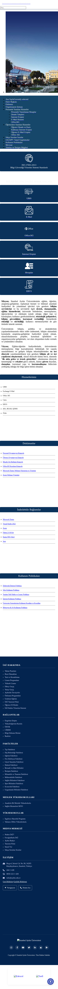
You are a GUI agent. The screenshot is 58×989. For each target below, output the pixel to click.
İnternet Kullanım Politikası (12, 599)
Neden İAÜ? (9, 834)
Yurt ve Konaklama (12, 677)
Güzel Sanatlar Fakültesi (14, 762)
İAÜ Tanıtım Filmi (12, 702)
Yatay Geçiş (9, 690)
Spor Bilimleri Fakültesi (14, 783)
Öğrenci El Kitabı (11, 705)
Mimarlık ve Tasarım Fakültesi (16, 774)
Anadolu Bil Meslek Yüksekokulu (18, 803)
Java (4, 541)
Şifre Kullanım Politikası (11, 590)
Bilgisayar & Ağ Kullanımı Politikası (15, 608)
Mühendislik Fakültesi (13, 777)
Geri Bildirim (8, 882)
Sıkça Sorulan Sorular (13, 850)
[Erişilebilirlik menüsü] (50, 981)
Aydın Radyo (10, 841)
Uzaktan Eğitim (11, 699)
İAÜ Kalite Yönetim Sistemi (15, 708)
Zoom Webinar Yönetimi (11, 475)
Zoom (5, 528)
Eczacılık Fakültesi (12, 787)
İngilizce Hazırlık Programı (15, 819)
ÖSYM (7, 727)
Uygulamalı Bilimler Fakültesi (16, 790)
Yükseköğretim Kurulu (13, 724)
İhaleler (8, 736)
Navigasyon (11, 888)
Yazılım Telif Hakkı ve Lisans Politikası (16, 594)
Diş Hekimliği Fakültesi (14, 753)
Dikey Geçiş (9, 686)
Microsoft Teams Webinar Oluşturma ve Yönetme (19, 471)
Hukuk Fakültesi (11, 765)
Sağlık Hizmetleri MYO (14, 806)
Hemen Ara (26, 888)
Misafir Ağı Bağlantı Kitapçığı (13, 462)
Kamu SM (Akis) (9, 537)
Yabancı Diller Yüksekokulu (15, 822)
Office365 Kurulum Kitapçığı (13, 466)
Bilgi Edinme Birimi (12, 733)
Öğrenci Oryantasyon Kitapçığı (13, 458)
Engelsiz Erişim (11, 721)
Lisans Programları (12, 680)
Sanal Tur (8, 847)
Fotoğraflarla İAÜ (11, 838)
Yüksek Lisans (10, 683)
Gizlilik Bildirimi (20, 882)
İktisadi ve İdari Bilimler (14, 768)
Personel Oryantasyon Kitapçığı (13, 453)
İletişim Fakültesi (11, 771)
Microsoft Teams (8, 519)
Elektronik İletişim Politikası (12, 586)
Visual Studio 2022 (9, 524)
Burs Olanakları (11, 674)
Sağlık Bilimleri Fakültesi (14, 780)
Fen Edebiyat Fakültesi (13, 759)
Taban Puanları (10, 671)
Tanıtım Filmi (10, 844)
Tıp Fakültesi (10, 749)
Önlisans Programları (13, 696)
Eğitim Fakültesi (11, 756)
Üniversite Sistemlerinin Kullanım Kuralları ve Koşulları (21, 603)
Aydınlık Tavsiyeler (12, 692)
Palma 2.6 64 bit (8, 533)
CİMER (8, 730)
